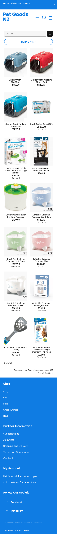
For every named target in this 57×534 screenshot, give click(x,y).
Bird (5, 415)
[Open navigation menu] (37, 17)
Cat (5, 397)
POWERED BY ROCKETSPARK (17, 530)
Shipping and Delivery (15, 445)
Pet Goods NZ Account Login (20, 476)
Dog (5, 391)
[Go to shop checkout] (50, 17)
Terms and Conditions (15, 452)
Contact (8, 458)
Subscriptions (11, 433)
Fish (5, 403)
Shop (7, 383)
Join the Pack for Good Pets (19, 482)
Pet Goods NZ (15, 17)
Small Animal (10, 409)
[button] (44, 17)
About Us (8, 439)
